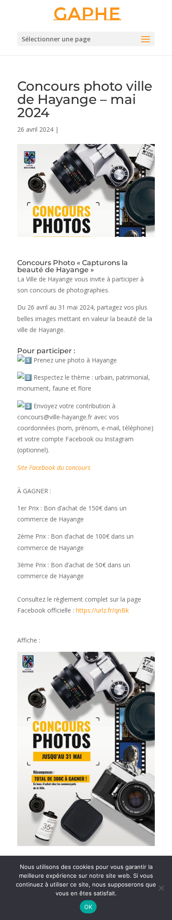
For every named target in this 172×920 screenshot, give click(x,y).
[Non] (161, 887)
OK (88, 906)
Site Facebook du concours (53, 467)
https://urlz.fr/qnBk (102, 610)
